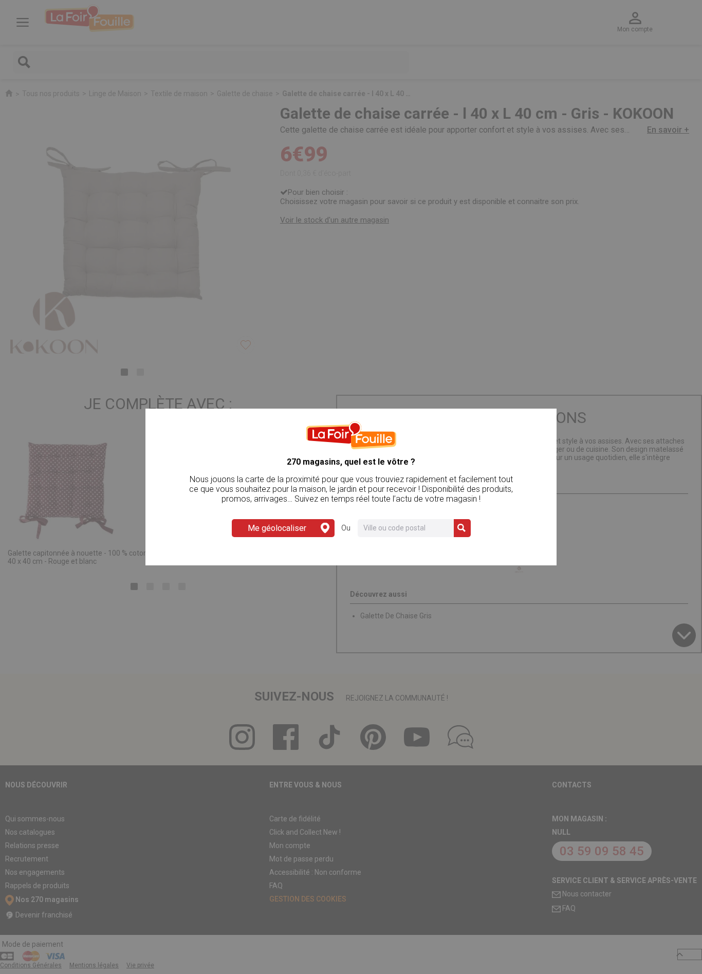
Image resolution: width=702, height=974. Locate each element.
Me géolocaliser (277, 528)
